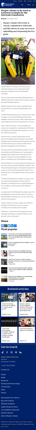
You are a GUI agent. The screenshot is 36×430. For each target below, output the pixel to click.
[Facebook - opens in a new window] (7, 352)
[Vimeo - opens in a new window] (16, 352)
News (3, 390)
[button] (22, 5)
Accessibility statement (10, 410)
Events (3, 393)
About (3, 374)
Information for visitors (10, 398)
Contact (30, 1)
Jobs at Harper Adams (9, 416)
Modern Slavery (7, 413)
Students (20, 1)
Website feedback (8, 404)
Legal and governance (9, 407)
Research (4, 380)
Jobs (34, 1)
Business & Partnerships (10, 383)
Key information (7, 401)
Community (5, 387)
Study (3, 377)
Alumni (15, 1)
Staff (25, 1)
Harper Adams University (9, 357)
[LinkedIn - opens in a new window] (20, 352)
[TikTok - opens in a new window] (2, 352)
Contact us (5, 369)
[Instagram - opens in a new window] (11, 352)
